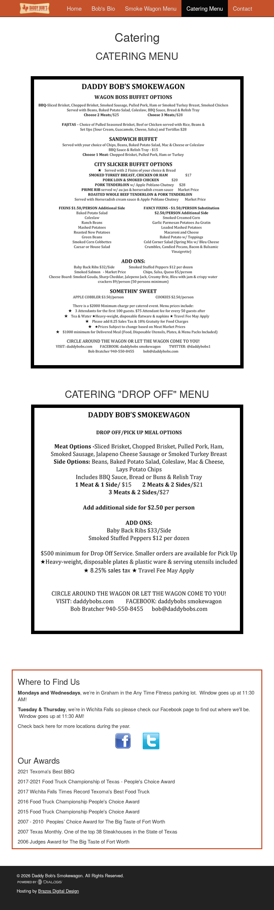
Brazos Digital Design (58, 891)
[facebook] (123, 740)
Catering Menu (204, 8)
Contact (242, 8)
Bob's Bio (103, 8)
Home (74, 8)
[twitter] (146, 740)
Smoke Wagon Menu (150, 8)
